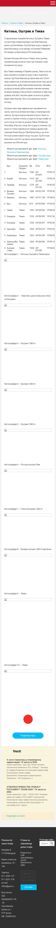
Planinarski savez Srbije (31, 13)
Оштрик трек (45, 155)
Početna (4, 23)
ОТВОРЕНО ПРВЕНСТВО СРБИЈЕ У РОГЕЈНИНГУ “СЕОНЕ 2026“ (26, 789)
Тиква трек (43, 159)
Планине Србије (16, 23)
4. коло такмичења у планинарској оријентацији (24, 761)
